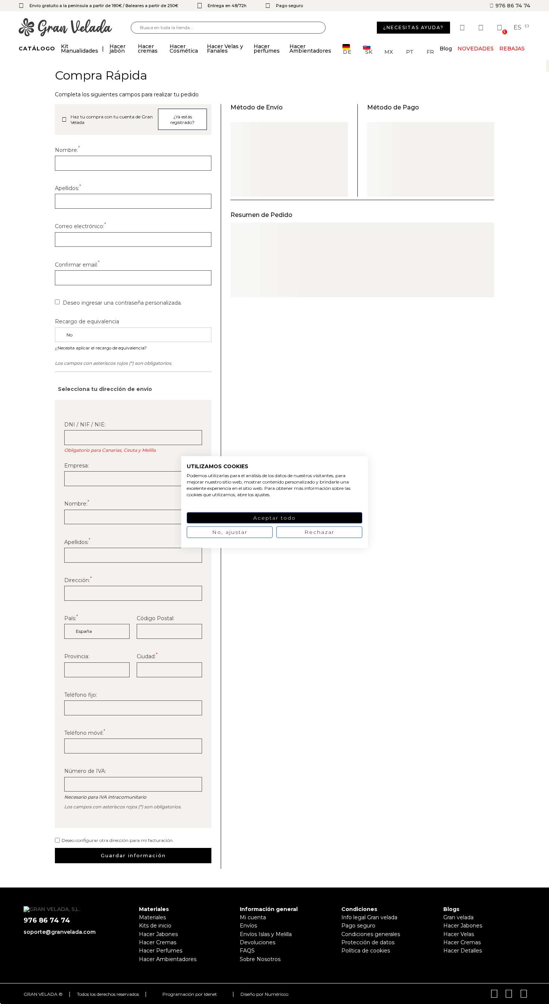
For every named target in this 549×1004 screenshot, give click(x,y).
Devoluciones (257, 942)
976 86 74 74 (512, 5)
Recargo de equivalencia (87, 321)
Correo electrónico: (80, 226)
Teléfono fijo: (80, 694)
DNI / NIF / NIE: (85, 424)
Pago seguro (358, 925)
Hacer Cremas (157, 942)
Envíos (248, 925)
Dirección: (78, 580)
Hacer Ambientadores (167, 959)
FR (430, 51)
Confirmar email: (77, 264)
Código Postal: (155, 618)
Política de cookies (365, 950)
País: (71, 618)
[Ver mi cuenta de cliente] (481, 27)
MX (388, 51)
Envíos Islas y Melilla (266, 934)
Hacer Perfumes (160, 950)
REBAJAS (512, 48)
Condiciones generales (370, 934)
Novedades (476, 48)
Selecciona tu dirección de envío (105, 389)
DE (347, 51)
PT (409, 51)
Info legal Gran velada (369, 917)
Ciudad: (147, 656)
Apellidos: (68, 188)
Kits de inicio (155, 925)
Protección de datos (367, 942)
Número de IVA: (85, 771)
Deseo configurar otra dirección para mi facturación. (118, 840)
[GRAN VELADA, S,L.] (75, 28)
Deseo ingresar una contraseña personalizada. (122, 302)
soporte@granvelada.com (60, 932)
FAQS (247, 950)
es (518, 27)
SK (368, 51)
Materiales (152, 917)
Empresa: (76, 465)
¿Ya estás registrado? (182, 119)
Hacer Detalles (462, 950)
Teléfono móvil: (84, 733)
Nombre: (67, 150)
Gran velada (458, 917)
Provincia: (76, 656)
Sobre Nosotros (260, 959)
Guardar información (133, 855)
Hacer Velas (458, 934)
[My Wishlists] (463, 27)
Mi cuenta (253, 917)
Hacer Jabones (158, 934)
